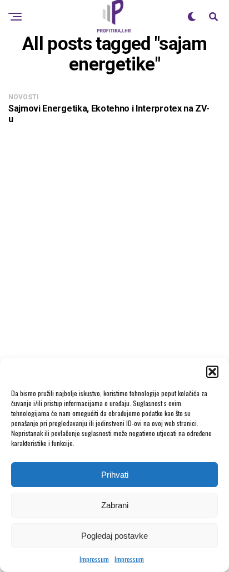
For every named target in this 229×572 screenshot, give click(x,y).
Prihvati (114, 474)
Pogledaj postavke (114, 535)
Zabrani (114, 505)
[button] (212, 371)
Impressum (94, 559)
